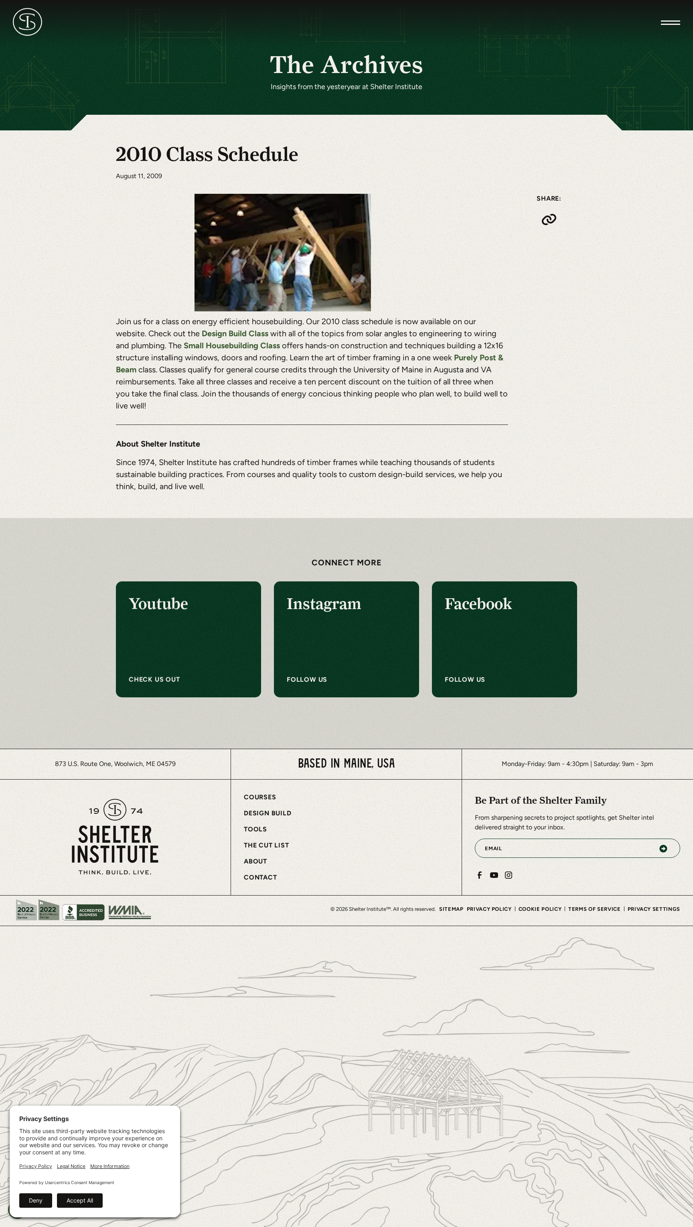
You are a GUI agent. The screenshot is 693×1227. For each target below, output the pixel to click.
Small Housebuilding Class (233, 345)
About (255, 861)
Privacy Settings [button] (654, 909)
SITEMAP (451, 909)
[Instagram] (508, 875)
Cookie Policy (540, 909)
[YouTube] (494, 875)
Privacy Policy (489, 909)
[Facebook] (479, 875)
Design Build (268, 813)
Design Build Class (236, 333)
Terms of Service (594, 909)
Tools (255, 829)
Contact (260, 877)
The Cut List (266, 845)
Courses (260, 797)
